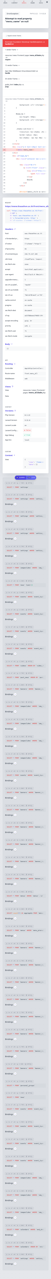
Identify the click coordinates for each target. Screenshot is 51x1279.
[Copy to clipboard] (43, 211)
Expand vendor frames (14, 36)
